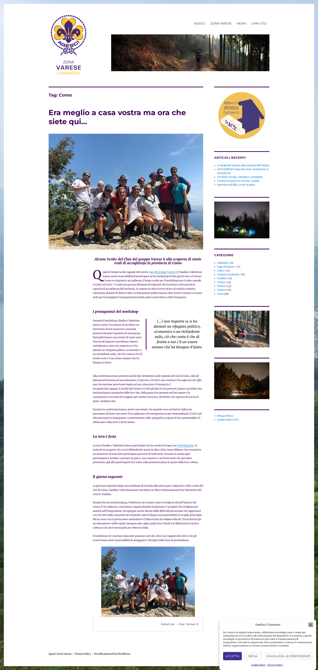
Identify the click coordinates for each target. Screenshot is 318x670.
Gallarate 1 (223, 262)
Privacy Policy (275, 665)
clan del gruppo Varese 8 (163, 272)
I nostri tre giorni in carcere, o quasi (238, 180)
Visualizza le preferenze (288, 656)
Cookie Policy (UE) (228, 419)
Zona (220, 293)
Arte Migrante (185, 445)
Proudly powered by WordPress (112, 653)
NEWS (241, 23)
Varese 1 (222, 282)
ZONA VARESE (221, 23)
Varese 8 (222, 290)
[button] (310, 625)
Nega (252, 656)
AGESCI (199, 23)
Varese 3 (222, 286)
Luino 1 (221, 270)
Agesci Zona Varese (60, 653)
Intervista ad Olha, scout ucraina (236, 184)
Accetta (232, 656)
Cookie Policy (258, 665)
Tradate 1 (222, 278)
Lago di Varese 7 (226, 266)
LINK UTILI (259, 23)
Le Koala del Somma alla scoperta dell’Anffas (243, 165)
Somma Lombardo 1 (229, 274)
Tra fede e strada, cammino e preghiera (240, 177)
